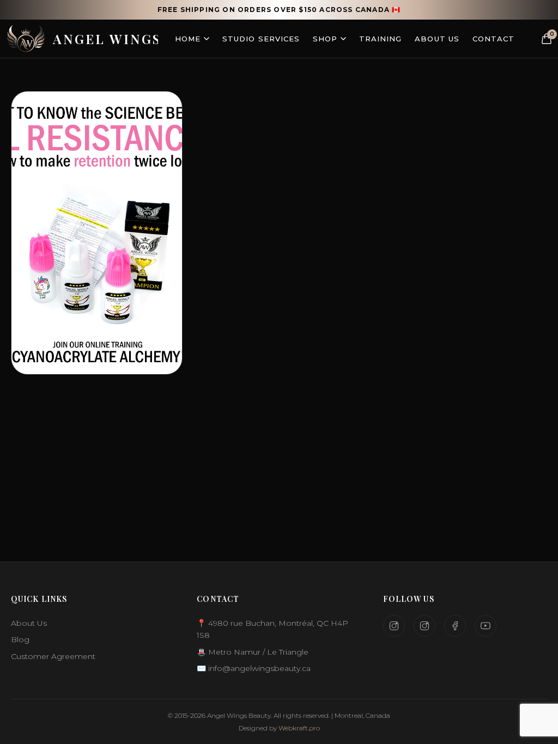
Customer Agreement (53, 656)
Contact (493, 38)
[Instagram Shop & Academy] (424, 626)
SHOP (325, 38)
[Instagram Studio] (394, 626)
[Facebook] (455, 626)
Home (188, 38)
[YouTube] (485, 626)
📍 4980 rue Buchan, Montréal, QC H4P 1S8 (272, 629)
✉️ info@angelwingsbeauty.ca (254, 668)
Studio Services (261, 38)
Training (380, 38)
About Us (437, 38)
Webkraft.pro (299, 728)
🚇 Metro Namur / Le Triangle (252, 652)
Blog (20, 639)
